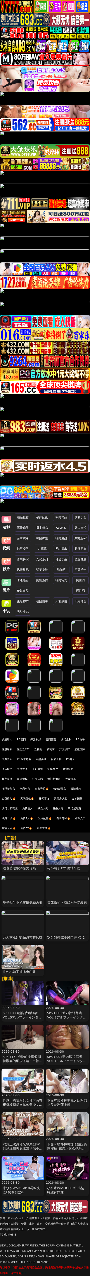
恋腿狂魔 (80, 559)
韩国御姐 (42, 538)
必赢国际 (79, 749)
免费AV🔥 (26, 828)
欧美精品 (61, 517)
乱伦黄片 (52, 769)
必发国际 (37, 779)
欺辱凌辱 (23, 548)
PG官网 (21, 739)
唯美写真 (61, 580)
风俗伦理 (80, 601)
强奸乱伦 (42, 517)
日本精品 (42, 527)
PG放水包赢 (24, 759)
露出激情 (42, 580)
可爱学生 (61, 559)
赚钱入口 (80, 818)
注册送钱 (7, 749)
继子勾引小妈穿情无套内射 (23, 902)
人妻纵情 (61, 601)
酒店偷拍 (7, 769)
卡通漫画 (23, 580)
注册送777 (23, 749)
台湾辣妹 (23, 538)
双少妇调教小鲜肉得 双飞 (66, 937)
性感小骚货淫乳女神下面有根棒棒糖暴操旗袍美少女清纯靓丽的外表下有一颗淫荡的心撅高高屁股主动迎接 (23, 1106)
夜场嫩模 (22, 779)
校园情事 (42, 601)
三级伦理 (23, 527)
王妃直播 (37, 769)
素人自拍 (80, 527)
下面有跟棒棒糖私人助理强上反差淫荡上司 (67, 1102)
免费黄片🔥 (9, 798)
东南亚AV (80, 538)
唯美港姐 (61, 538)
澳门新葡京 (54, 779)
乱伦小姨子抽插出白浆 (19, 971)
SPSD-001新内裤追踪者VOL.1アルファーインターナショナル (66, 1060)
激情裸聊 (76, 788)
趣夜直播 (7, 779)
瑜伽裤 (61, 569)
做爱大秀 (43, 808)
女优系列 (42, 559)
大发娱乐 (70, 779)
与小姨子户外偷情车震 (63, 868)
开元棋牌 (35, 739)
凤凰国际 (7, 759)
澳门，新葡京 (10, 808)
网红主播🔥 (44, 828)
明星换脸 (42, 569)
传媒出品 (23, 590)
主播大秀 (22, 769)
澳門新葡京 (8, 788)
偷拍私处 (67, 769)
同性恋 (80, 590)
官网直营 (51, 739)
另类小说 (23, 611)
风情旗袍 (23, 569)
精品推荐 (23, 517)
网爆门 (80, 580)
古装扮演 (23, 559)
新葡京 (51, 749)
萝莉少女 (80, 517)
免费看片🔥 (42, 788)
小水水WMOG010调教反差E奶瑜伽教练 (21, 1190)
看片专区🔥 (63, 818)
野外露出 (80, 548)
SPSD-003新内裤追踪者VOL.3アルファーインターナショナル (22, 1017)
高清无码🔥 (9, 828)
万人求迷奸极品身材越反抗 (23, 937)
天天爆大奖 (60, 798)
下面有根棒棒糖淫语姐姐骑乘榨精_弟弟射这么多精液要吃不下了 (67, 1148)
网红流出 (61, 548)
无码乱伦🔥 (27, 798)
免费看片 (27, 808)
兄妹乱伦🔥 (45, 818)
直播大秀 (58, 808)
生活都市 (23, 601)
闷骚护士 (80, 569)
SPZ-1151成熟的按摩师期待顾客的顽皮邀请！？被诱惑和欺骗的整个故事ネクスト (23, 1062)
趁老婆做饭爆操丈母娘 (19, 868)
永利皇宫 (25, 788)
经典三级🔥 (9, 818)
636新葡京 (59, 788)
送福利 (38, 749)
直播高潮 (41, 759)
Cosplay (61, 527)
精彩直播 (56, 759)
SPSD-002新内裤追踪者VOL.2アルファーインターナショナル (66, 1017)
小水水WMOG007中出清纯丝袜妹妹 (65, 1190)
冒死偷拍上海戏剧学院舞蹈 (67, 902)
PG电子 (80, 739)
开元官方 (44, 798)
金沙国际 (77, 798)
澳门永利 (66, 739)
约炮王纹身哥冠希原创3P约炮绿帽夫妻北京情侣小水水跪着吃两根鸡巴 (23, 1148)
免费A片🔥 (26, 818)
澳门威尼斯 (74, 808)
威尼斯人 (7, 739)
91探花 (42, 548)
